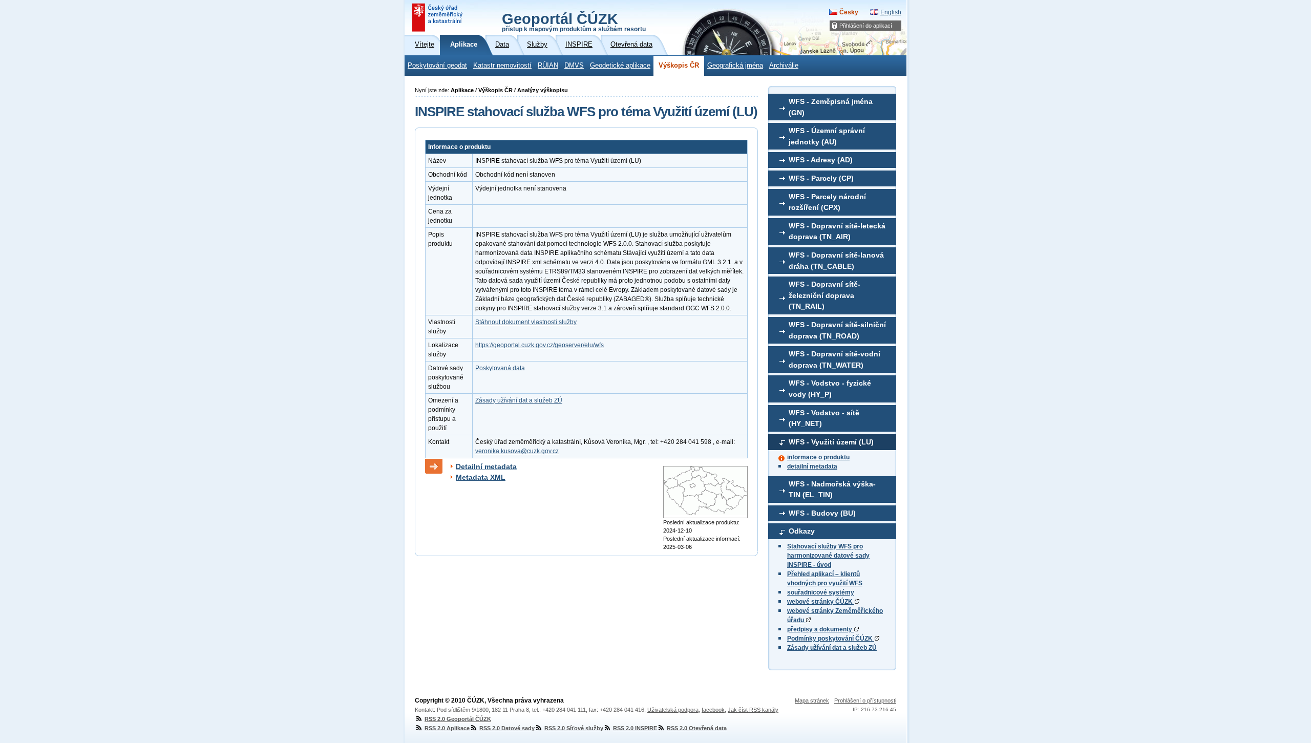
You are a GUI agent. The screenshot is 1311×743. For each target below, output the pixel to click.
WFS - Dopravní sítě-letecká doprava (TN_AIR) (837, 231)
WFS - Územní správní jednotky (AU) (827, 136)
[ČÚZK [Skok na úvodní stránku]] (438, 17)
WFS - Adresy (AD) (821, 160)
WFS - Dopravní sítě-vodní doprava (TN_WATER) (834, 359)
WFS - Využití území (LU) (831, 442)
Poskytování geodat (437, 65)
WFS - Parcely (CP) (821, 178)
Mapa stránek (812, 700)
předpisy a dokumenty (820, 629)
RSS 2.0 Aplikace (447, 728)
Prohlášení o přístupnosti (865, 700)
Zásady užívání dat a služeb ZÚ (832, 647)
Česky (848, 12)
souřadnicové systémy (820, 592)
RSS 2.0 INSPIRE (635, 728)
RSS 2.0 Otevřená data (697, 728)
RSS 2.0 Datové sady (507, 728)
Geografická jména (735, 65)
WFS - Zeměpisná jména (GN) (831, 107)
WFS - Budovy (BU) (822, 513)
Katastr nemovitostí (502, 65)
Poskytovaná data (500, 368)
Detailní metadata (486, 466)
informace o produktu (818, 457)
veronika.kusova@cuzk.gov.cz (517, 451)
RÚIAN (548, 65)
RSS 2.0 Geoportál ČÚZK (458, 719)
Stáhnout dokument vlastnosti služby (526, 322)
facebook (713, 710)
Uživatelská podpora (673, 710)
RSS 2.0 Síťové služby (573, 728)
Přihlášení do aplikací (865, 26)
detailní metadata (812, 466)
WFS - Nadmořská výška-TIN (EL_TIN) (832, 489)
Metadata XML (480, 477)
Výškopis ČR (679, 65)
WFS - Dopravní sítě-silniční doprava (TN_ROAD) (837, 330)
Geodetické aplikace (620, 65)
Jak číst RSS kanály (753, 710)
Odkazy (802, 531)
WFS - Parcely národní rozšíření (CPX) (827, 202)
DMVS (574, 65)
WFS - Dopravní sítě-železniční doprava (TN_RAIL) (824, 295)
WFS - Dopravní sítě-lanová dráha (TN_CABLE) (836, 260)
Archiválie (783, 65)
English (890, 12)
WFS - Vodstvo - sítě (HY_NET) (824, 418)
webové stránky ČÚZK (820, 601)
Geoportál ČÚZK (574, 21)
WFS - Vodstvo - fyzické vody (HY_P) (830, 388)
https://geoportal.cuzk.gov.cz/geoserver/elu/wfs (539, 345)
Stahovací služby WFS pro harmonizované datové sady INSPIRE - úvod (828, 555)
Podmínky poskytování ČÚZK (830, 638)
